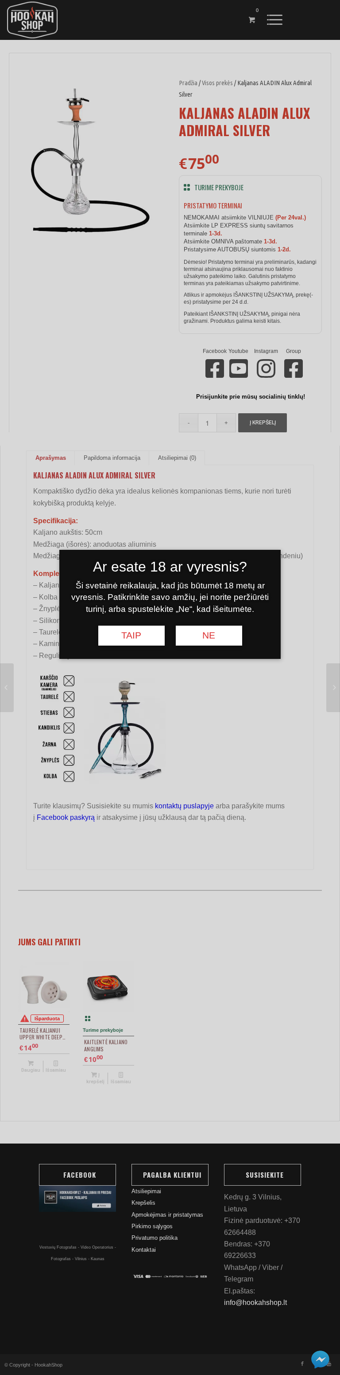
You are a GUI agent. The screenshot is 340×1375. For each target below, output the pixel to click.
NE (208, 635)
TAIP (131, 635)
